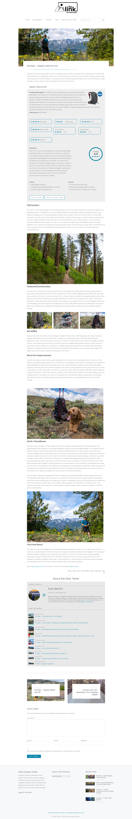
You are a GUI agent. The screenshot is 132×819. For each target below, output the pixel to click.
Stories (48, 20)
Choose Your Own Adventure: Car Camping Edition (87, 692)
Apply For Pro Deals (24, 792)
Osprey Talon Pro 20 (38, 566)
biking (74, 571)
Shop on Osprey (36, 197)
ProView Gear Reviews (60, 69)
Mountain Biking (85, 571)
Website (83, 740)
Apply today (73, 566)
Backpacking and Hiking (40, 69)
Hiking (78, 571)
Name (29, 740)
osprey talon (98, 571)
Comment (31, 718)
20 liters (70, 571)
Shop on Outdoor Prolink (54, 197)
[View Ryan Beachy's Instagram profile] (44, 595)
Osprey (52, 69)
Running (68, 69)
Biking (48, 69)
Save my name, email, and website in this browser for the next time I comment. (53, 751)
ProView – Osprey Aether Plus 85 (44, 691)
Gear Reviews (37, 20)
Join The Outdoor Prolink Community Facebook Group (66, 813)
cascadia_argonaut (85, 602)
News (57, 20)
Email (56, 740)
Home (28, 20)
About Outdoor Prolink (69, 20)
